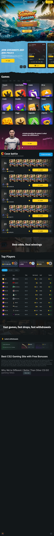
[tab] (5, 284)
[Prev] (2, 152)
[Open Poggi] (30, 277)
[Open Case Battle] (13, 277)
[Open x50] (47, 277)
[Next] (51, 152)
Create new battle (46, 168)
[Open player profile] (15, 277)
